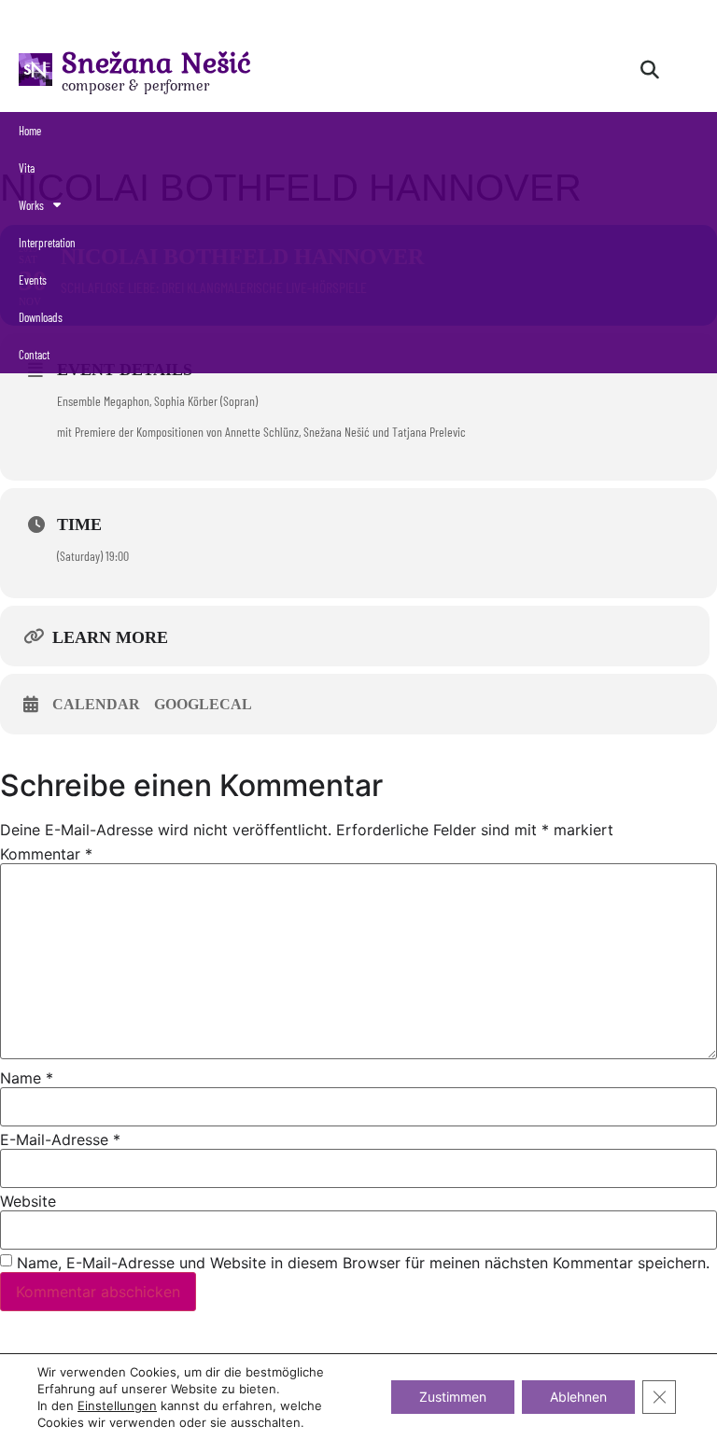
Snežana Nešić (156, 62)
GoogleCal (203, 704)
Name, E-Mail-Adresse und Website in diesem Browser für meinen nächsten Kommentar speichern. (363, 1262)
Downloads (41, 317)
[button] (649, 70)
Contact (34, 354)
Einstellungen (117, 1405)
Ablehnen (578, 1397)
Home (30, 130)
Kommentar (46, 853)
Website (28, 1201)
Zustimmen (452, 1397)
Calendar (96, 704)
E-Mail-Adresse (60, 1139)
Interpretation (47, 242)
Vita (27, 168)
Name (26, 1077)
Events (33, 280)
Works (31, 205)
